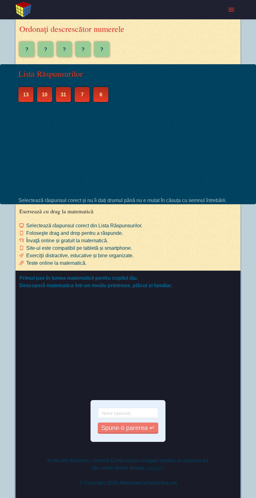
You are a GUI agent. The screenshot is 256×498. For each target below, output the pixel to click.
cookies (154, 468)
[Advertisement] (128, 149)
